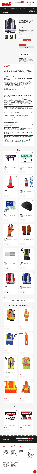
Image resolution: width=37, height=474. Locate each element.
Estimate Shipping (27, 54)
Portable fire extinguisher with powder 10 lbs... (25, 192)
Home (5, 8)
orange (15, 75)
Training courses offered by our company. (13, 466)
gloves (15, 138)
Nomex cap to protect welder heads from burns (26, 216)
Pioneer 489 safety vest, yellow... (10, 372)
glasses (17, 137)
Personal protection (22, 8)
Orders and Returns (22, 61)
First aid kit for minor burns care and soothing (10, 216)
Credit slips (21, 450)
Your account (21, 445)
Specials (4, 467)
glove (23, 141)
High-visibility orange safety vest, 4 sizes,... (10, 396)
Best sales (4, 449)
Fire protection (14, 8)
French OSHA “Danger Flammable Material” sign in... (25, 426)
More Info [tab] (6, 65)
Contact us (13, 452)
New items (4, 461)
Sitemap (12, 468)
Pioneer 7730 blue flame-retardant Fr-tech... (10, 348)
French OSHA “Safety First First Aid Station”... (26, 168)
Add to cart (27, 40)
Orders (20, 449)
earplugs (30, 137)
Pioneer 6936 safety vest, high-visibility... (25, 372)
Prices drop (4, 448)
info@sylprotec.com (31, 457)
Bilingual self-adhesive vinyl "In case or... (10, 168)
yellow (22, 75)
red (4, 76)
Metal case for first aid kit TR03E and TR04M (10, 264)
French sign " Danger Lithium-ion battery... (10, 426)
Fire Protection (5, 450)
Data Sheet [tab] (10, 65)
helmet (30, 136)
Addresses (21, 451)
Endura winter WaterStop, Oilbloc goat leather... (26, 240)
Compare (26, 47)
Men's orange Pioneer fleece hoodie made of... (26, 396)
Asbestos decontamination (32, 11)
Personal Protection (6, 462)
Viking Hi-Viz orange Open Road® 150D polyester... (25, 348)
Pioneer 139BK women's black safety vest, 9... (26, 264)
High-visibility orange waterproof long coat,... (25, 324)
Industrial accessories (23, 10)
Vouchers (20, 452)
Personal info (21, 448)
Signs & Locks (5, 10)
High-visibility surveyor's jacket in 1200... (10, 324)
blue (10, 76)
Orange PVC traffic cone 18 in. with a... (10, 191)
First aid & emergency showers (32, 9)
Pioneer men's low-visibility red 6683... (10, 287)
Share (22, 51)
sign (11, 141)
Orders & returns (5, 12)
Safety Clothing (5, 453)
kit (10, 140)
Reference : (21, 24)
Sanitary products (14, 10)
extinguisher (24, 140)
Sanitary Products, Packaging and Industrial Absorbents (6, 464)
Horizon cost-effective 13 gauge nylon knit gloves (10, 240)
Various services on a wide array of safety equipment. (14, 463)
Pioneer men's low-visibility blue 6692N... (25, 288)
